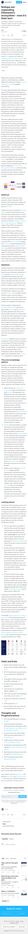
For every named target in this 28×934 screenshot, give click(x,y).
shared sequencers (14, 615)
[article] (14, 867)
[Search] (25, 858)
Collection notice (14, 923)
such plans (18, 589)
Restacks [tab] (11, 839)
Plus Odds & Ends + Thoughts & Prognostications (9, 882)
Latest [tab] (7, 858)
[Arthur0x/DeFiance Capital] (12, 742)
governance (6, 244)
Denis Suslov (10, 776)
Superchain (12, 274)
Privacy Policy (14, 803)
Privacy (17, 921)
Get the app (22, 926)
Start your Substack (10, 926)
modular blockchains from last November (12, 58)
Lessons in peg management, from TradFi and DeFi (9, 867)
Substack (6, 930)
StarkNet (6, 425)
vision (20, 274)
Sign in (24, 2)
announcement (22, 433)
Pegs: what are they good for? (9, 864)
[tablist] (8, 838)
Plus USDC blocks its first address (10, 893)
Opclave (12, 310)
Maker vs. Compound (8, 891)
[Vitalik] (6, 721)
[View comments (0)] (8, 35)
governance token (14, 461)
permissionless (22, 412)
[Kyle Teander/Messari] (15, 754)
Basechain (9, 392)
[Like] (2, 887)
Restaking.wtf (21, 310)
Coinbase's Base (5, 307)
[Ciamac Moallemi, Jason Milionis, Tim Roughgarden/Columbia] (15, 729)
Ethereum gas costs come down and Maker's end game (9, 878)
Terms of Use (21, 800)
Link (5, 669)
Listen (24, 31)
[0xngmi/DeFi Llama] (10, 759)
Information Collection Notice (17, 801)
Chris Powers (19, 774)
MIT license (8, 293)
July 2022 (9, 207)
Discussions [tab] (13, 858)
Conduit (13, 307)
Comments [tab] (5, 839)
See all (4, 901)
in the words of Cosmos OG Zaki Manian (12, 167)
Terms (21, 921)
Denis (2, 30)
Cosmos (3, 159)
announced (12, 589)
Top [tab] (3, 858)
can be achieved (15, 242)
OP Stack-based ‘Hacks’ (18, 541)
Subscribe (19, 2)
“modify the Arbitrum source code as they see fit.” (14, 222)
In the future (5, 339)
